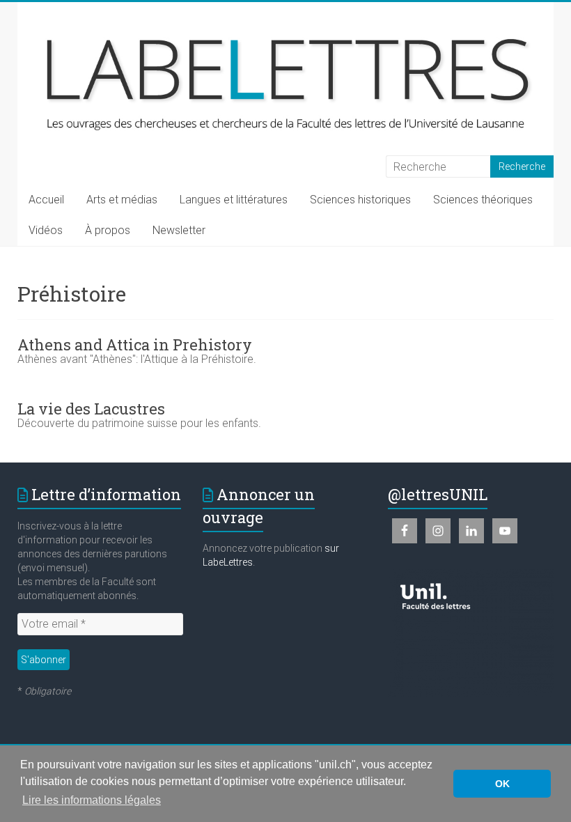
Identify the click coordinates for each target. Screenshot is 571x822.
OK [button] (502, 783)
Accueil (46, 199)
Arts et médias (121, 199)
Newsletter (178, 230)
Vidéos (46, 230)
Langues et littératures (234, 199)
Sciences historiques (360, 199)
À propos (107, 230)
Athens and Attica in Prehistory (134, 344)
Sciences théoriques (483, 199)
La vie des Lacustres (91, 408)
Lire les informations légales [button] (91, 800)
